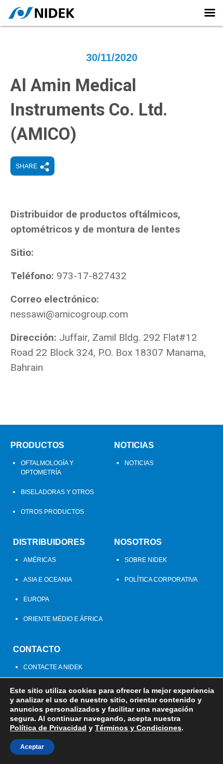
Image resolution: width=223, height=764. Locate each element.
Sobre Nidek (145, 560)
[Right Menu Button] (209, 13)
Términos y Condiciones (138, 728)
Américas (39, 560)
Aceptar (32, 747)
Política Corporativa (161, 579)
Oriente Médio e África (63, 619)
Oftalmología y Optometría (47, 467)
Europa (36, 599)
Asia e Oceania (47, 579)
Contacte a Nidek (52, 667)
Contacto (36, 649)
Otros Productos (52, 511)
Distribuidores (49, 542)
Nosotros (138, 542)
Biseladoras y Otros (57, 492)
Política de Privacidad (48, 728)
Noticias (134, 445)
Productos (37, 445)
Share (26, 166)
